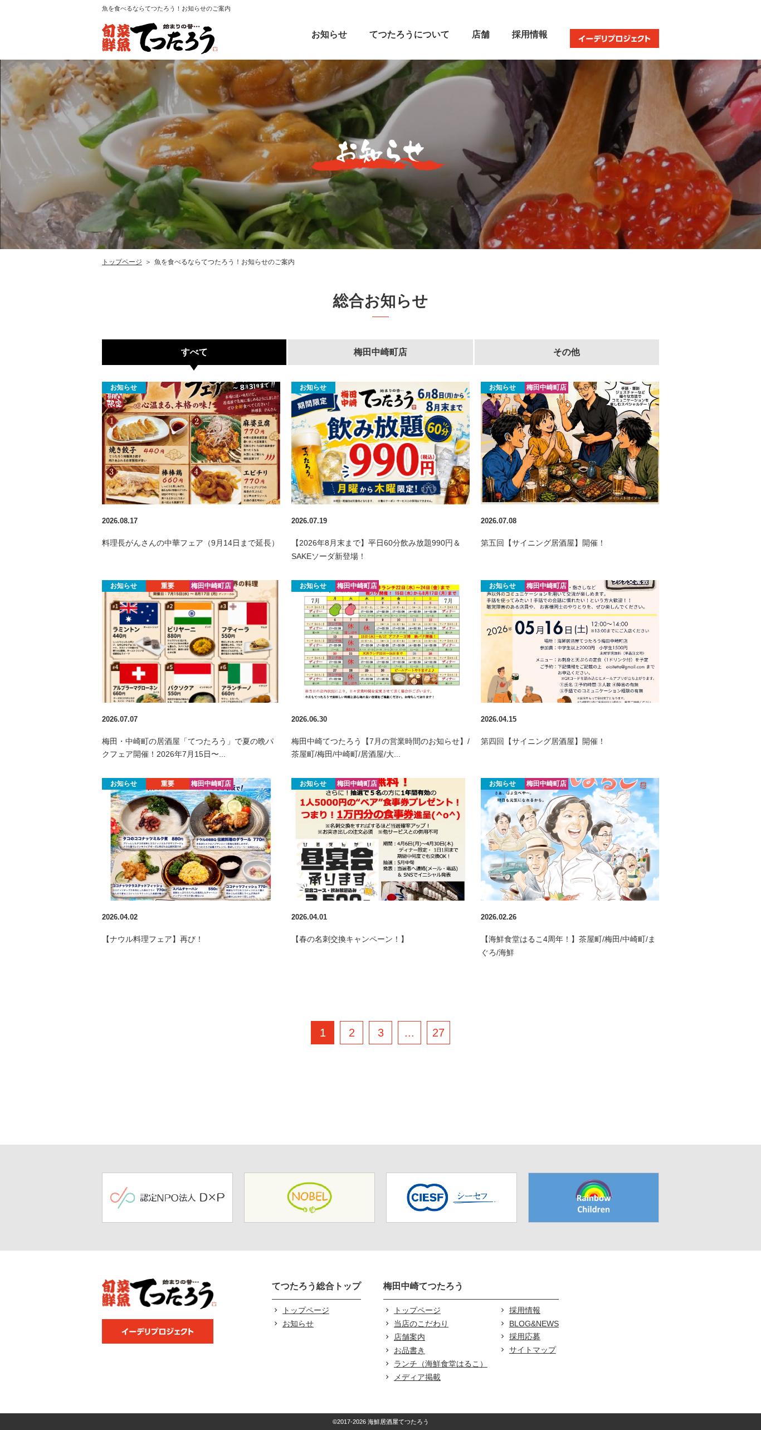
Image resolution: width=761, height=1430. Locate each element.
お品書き (409, 1350)
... (409, 1033)
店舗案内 (409, 1336)
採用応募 (524, 1336)
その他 (566, 352)
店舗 (481, 34)
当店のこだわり (421, 1323)
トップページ (122, 262)
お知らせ (329, 34)
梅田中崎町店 (380, 352)
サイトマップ (532, 1349)
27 (438, 1033)
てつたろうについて (409, 34)
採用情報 (530, 34)
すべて (194, 352)
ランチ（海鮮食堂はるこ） (440, 1363)
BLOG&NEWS (534, 1323)
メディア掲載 (417, 1377)
